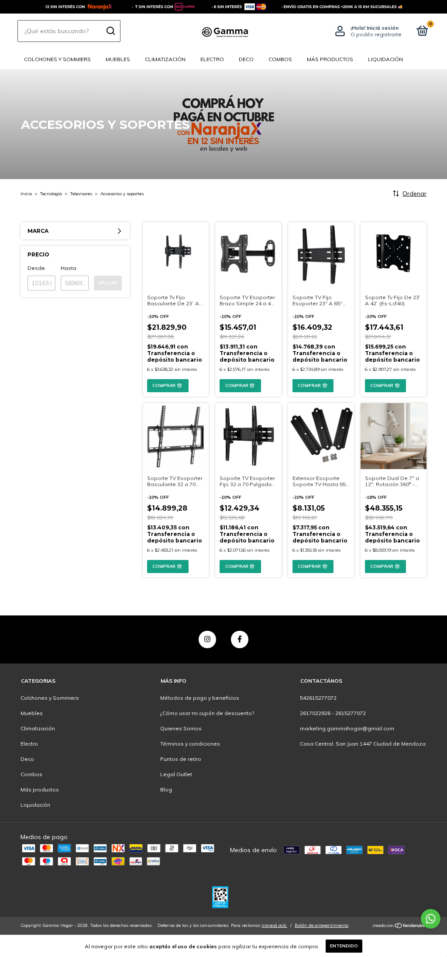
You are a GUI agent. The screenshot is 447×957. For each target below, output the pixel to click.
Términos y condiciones (190, 743)
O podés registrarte (376, 34)
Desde (36, 268)
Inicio (26, 194)
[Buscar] (110, 31)
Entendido (344, 946)
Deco (246, 59)
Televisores (81, 194)
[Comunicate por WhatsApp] (430, 919)
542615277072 (318, 697)
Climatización (165, 59)
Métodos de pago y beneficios (199, 697)
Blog (166, 789)
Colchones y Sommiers (57, 59)
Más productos (330, 59)
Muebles (118, 59)
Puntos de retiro (180, 759)
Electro (212, 59)
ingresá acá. (274, 925)
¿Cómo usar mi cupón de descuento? (207, 713)
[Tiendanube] (399, 926)
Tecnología (51, 194)
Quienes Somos (181, 728)
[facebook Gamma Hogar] (239, 639)
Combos (280, 59)
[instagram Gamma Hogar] (207, 639)
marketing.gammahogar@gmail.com (347, 728)
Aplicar (107, 283)
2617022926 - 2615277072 (333, 713)
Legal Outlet (176, 774)
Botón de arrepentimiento (321, 925)
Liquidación (385, 59)
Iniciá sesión (383, 27)
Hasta (68, 268)
